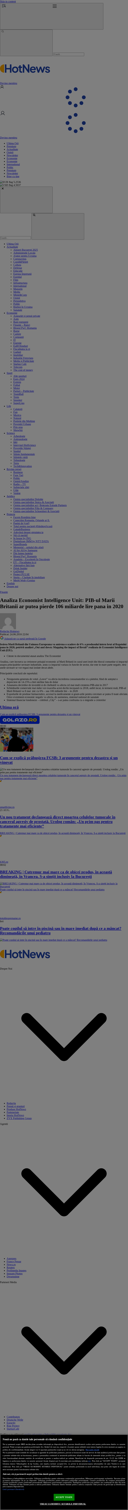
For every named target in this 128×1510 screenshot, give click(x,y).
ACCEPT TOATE (64, 1497)
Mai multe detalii (92, 1450)
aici (89, 1461)
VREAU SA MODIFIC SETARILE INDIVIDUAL (63, 1504)
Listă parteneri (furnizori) (13, 1489)
